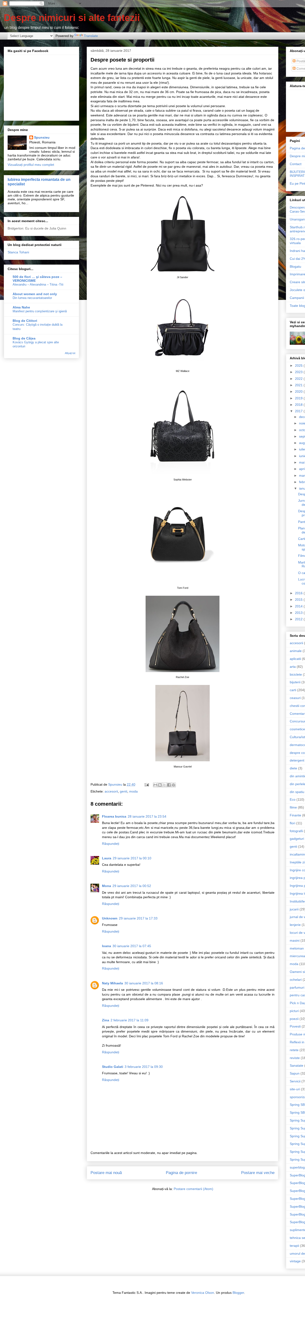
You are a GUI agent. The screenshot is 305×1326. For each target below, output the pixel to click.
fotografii (296, 831)
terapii (294, 1246)
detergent (297, 760)
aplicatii (295, 659)
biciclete (296, 674)
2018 (299, 405)
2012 (299, 619)
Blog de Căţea (24, 338)
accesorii (111, 791)
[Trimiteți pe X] (164, 785)
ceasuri (295, 698)
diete (293, 768)
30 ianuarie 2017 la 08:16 (143, 983)
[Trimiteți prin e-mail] (155, 785)
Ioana (106, 946)
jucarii (294, 909)
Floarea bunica (114, 816)
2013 (299, 613)
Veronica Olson (202, 1293)
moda (133, 791)
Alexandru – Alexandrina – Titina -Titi (38, 284)
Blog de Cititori (25, 321)
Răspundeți (110, 844)
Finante (295, 815)
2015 (299, 599)
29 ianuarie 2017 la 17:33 (138, 918)
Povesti (295, 1026)
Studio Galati (112, 1067)
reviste (295, 1058)
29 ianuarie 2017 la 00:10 (132, 858)
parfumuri (297, 987)
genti (123, 791)
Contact (295, 164)
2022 (299, 379)
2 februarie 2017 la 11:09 (129, 1020)
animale (296, 651)
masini (295, 940)
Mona (106, 886)
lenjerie (295, 925)
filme (293, 807)
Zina (105, 1020)
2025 (299, 365)
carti (293, 690)
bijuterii (295, 682)
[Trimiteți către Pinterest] (173, 785)
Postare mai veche (257, 1172)
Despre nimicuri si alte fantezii (72, 17)
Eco (292, 799)
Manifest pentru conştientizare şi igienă (40, 311)
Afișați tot (70, 353)
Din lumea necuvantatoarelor (32, 298)
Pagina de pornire (181, 1172)
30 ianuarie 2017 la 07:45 (131, 946)
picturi (294, 1011)
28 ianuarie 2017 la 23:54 (147, 816)
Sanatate (296, 1065)
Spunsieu (42, 137)
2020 (299, 391)
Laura (106, 858)
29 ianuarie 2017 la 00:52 (131, 886)
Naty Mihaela (112, 983)
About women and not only (35, 294)
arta (293, 666)
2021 (299, 385)
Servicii (295, 1081)
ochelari (296, 979)
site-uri (295, 1089)
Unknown (109, 918)
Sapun (295, 1073)
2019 (299, 398)
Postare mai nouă (106, 1172)
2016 (299, 593)
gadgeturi (297, 838)
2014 (299, 606)
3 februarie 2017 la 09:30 (144, 1067)
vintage (295, 1261)
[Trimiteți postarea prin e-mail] (146, 784)
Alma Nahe (21, 307)
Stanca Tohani (18, 252)
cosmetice (297, 729)
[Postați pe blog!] (160, 785)
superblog (297, 1167)
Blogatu (295, 266)
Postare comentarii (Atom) (193, 1189)
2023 (299, 372)
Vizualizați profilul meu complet (31, 165)
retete (294, 1050)
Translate (91, 36)
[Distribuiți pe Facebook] (169, 785)
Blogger (238, 1293)
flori (292, 823)
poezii (294, 1019)
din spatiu (297, 792)
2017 (299, 411)
